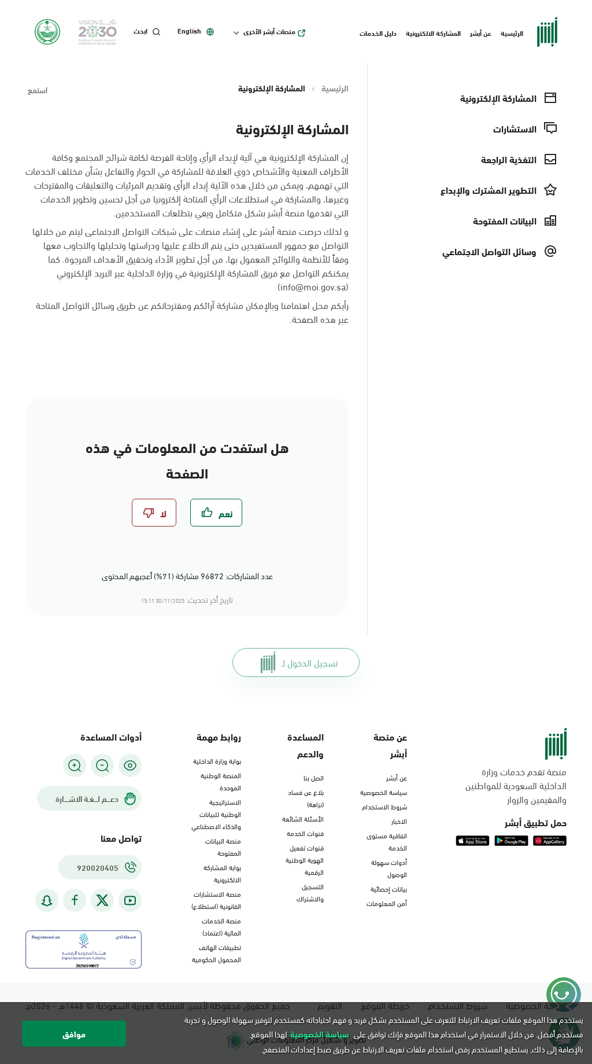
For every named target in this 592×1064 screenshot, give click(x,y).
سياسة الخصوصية (383, 791)
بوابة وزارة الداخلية (217, 760)
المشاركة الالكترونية (433, 32)
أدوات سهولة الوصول (389, 867)
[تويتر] (102, 900)
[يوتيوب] (130, 900)
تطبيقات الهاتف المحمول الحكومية (216, 952)
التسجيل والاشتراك (310, 891)
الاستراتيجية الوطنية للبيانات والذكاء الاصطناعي (216, 813)
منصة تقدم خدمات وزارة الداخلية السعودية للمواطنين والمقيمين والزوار (516, 785)
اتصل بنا (314, 777)
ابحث (140, 30)
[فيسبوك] (75, 900)
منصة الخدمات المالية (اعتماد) (221, 926)
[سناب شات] (47, 900)
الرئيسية (512, 32)
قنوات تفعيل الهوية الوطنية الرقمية (305, 859)
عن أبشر (480, 32)
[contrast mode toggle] (130, 765)
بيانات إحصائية (389, 888)
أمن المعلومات (387, 902)
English (189, 30)
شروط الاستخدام (384, 806)
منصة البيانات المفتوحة (223, 846)
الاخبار (399, 820)
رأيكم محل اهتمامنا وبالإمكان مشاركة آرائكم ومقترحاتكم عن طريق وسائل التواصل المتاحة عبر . (192, 312)
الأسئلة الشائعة (303, 818)
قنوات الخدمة (305, 832)
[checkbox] (216, 513)
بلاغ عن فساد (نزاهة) (306, 797)
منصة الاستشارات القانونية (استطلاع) (216, 899)
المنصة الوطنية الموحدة (221, 780)
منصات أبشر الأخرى (269, 31)
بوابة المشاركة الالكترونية (222, 872)
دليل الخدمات (378, 32)
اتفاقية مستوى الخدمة (387, 841)
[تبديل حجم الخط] (102, 765)
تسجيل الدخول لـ (310, 662)
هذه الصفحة (314, 318)
